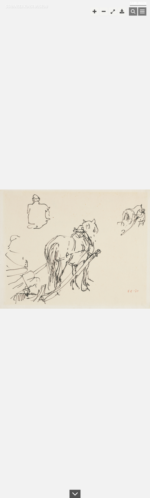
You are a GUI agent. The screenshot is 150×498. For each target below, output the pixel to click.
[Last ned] (122, 11)
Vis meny (142, 11)
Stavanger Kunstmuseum (26, 6)
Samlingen (138, 3)
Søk (133, 11)
